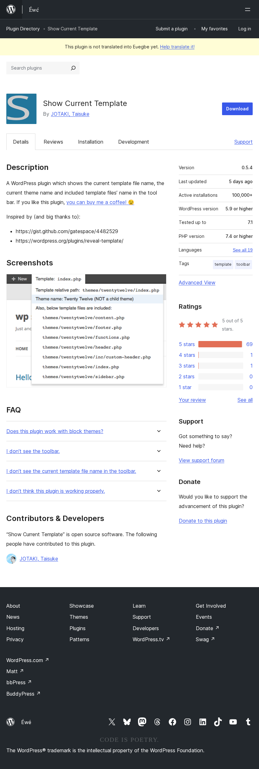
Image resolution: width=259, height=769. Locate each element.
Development (133, 142)
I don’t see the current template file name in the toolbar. (71, 471)
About (13, 606)
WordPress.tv (151, 639)
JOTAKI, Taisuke (70, 114)
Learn (139, 606)
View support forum (201, 460)
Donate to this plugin (203, 521)
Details (21, 142)
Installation (90, 142)
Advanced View (197, 282)
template (223, 264)
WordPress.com (27, 660)
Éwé (26, 722)
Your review (192, 400)
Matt (15, 671)
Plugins (77, 628)
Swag (205, 639)
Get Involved (211, 606)
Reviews (53, 142)
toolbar (243, 264)
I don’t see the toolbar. (33, 451)
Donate (208, 628)
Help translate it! (177, 46)
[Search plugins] (73, 68)
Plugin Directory (23, 28)
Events (204, 617)
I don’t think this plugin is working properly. (55, 491)
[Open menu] (249, 9)
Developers (146, 628)
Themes (78, 617)
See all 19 (243, 249)
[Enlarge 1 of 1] (158, 282)
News (13, 617)
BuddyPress (23, 694)
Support (243, 142)
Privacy (15, 639)
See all (245, 400)
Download (237, 108)
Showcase (81, 606)
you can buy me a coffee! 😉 (100, 202)
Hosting (15, 628)
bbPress (19, 682)
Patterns (79, 639)
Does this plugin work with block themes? (54, 431)
